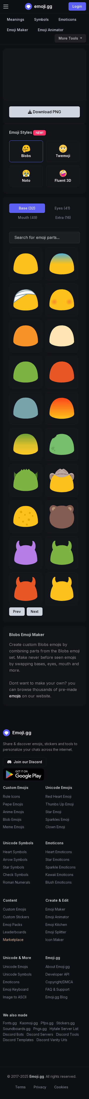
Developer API (57, 974)
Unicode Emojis (15, 966)
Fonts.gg (10, 1023)
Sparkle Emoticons (60, 867)
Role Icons (11, 796)
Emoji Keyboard (15, 989)
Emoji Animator (50, 30)
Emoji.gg (21, 732)
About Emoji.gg (57, 966)
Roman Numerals (16, 882)
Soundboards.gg (16, 1029)
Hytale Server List (64, 1029)
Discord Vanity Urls (52, 1040)
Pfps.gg (47, 1023)
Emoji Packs (12, 924)
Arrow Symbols (15, 859)
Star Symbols (13, 867)
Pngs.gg (40, 1029)
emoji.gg (42, 6)
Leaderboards (14, 932)
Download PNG (46, 111)
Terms (20, 1087)
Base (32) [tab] (27, 208)
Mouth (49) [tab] (27, 217)
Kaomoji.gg (29, 1023)
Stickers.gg (65, 1023)
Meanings (15, 19)
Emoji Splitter (55, 932)
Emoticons (67, 19)
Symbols (41, 19)
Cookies (61, 1087)
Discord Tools (67, 1034)
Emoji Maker (17, 30)
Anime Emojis (13, 812)
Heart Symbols (15, 852)
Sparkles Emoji (57, 819)
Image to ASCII (14, 997)
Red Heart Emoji (58, 796)
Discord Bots (13, 1034)
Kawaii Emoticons (59, 874)
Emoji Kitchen (56, 924)
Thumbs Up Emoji (59, 804)
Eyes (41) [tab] (62, 208)
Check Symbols (15, 874)
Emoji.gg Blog (56, 997)
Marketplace (13, 940)
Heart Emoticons (58, 852)
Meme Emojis (13, 827)
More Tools (69, 38)
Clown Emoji (55, 827)
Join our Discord (27, 762)
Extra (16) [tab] (63, 217)
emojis (15, 695)
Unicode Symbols (17, 974)
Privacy (40, 1087)
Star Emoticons (57, 859)
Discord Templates (18, 1040)
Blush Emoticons (58, 882)
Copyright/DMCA (59, 982)
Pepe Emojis (13, 804)
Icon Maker (54, 940)
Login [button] (77, 6)
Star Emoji (53, 812)
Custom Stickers (16, 917)
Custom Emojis (14, 909)
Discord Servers (40, 1034)
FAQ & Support (57, 989)
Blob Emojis (12, 819)
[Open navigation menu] (6, 6)
